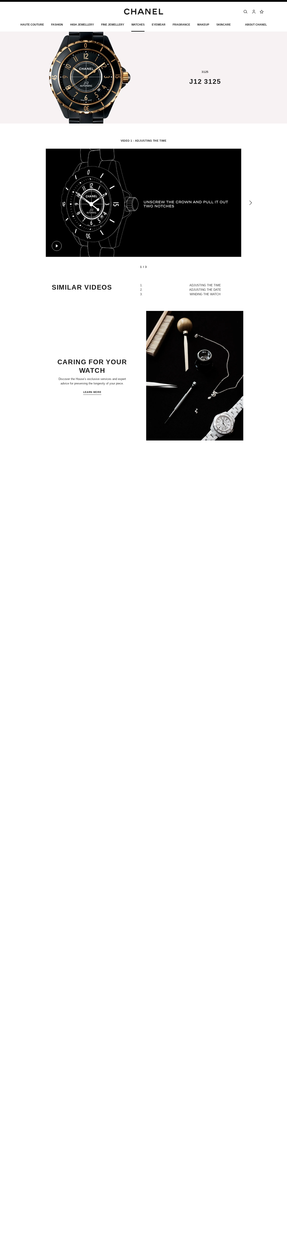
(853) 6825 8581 (56, 488)
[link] (261, 11)
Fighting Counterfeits (223, 1180)
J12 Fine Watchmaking (101, 536)
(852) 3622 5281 (62, 500)
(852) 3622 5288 (62, 484)
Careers (214, 1156)
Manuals (71, 536)
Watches (51, 536)
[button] (57, 26)
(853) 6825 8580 (56, 504)
